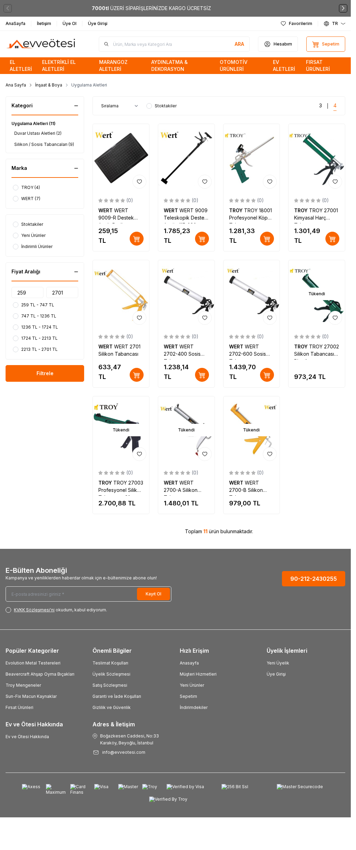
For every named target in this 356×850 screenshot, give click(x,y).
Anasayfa (189, 663)
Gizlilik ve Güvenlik (111, 707)
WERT (106, 210)
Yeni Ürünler (192, 685)
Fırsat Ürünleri (19, 707)
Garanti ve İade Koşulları (116, 696)
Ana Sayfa (16, 85)
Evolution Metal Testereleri (33, 663)
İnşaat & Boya (48, 85)
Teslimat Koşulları (110, 663)
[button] (7, 8)
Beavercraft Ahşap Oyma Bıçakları (40, 674)
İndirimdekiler (194, 707)
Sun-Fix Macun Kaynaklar (31, 696)
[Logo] (41, 44)
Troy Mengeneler (23, 685)
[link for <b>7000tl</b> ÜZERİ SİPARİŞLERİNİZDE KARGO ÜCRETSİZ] (175, 8)
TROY (236, 210)
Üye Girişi (276, 674)
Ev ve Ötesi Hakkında (27, 736)
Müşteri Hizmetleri (198, 674)
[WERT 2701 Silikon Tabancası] (121, 294)
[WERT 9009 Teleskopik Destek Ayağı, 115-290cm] (186, 157)
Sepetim (188, 696)
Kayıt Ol (153, 593)
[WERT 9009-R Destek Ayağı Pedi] (121, 157)
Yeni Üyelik (278, 663)
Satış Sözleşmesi (109, 685)
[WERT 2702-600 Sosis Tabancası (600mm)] (252, 294)
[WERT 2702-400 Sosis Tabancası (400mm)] (186, 294)
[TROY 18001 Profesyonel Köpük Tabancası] (252, 157)
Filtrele (45, 373)
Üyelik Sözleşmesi (111, 674)
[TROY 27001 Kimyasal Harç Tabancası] (317, 157)
